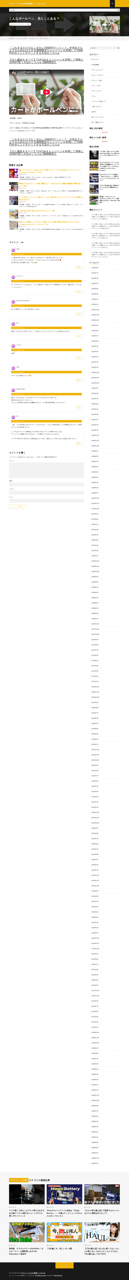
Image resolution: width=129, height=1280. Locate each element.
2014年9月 (95, 828)
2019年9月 (95, 514)
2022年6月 (95, 341)
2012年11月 (95, 943)
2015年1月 (95, 807)
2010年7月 (95, 1058)
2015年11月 (95, 755)
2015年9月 (95, 765)
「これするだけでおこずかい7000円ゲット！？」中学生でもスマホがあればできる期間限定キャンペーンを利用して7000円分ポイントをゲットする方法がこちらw (46, 50)
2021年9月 (95, 388)
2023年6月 (95, 278)
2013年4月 (95, 917)
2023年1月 (95, 304)
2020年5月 (95, 472)
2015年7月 (95, 776)
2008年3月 (95, 1153)
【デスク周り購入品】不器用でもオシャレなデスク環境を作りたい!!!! (109, 187)
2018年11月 (95, 566)
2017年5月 (95, 660)
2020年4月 (95, 477)
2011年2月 (95, 1027)
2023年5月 (95, 283)
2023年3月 (95, 294)
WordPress (58, 1275)
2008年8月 (95, 1142)
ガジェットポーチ (97, 75)
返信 (78, 267)
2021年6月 (95, 404)
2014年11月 (95, 817)
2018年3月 (95, 608)
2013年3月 (95, 922)
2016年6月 (95, 718)
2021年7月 (95, 398)
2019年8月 (95, 519)
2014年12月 (95, 812)
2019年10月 (95, 508)
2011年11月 (95, 996)
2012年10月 (95, 948)
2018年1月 (95, 618)
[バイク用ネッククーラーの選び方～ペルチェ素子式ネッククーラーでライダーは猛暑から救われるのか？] (13, 200)
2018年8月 (95, 582)
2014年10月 (95, 823)
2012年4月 (95, 975)
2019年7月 (95, 524)
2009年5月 (95, 1121)
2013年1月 (95, 933)
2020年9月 (95, 451)
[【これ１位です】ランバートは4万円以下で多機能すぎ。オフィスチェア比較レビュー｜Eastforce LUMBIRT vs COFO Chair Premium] (94, 166)
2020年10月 (95, 446)
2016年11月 (95, 692)
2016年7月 (95, 713)
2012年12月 (95, 938)
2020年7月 (95, 461)
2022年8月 (95, 330)
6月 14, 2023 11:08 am (18, 328)
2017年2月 (95, 676)
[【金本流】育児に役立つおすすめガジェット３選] (13, 214)
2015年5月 (95, 786)
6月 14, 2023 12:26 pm (18, 350)
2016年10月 (95, 697)
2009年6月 (95, 1116)
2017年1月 (95, 681)
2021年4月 (95, 414)
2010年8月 (95, 1053)
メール (11, 489)
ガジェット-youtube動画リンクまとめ (33, 1273)
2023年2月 (95, 299)
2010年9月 (95, 1048)
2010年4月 (95, 1074)
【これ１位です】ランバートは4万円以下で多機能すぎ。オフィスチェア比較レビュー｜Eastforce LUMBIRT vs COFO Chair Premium (109, 166)
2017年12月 (95, 624)
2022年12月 (95, 309)
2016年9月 (95, 702)
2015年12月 (95, 749)
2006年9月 (95, 1163)
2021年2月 (95, 425)
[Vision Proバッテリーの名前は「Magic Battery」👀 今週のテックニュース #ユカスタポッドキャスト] (94, 178)
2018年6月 (95, 592)
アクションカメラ (97, 70)
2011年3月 (95, 1022)
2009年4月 (95, 1127)
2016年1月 (95, 744)
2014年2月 (95, 865)
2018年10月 (95, 571)
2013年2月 (95, 927)
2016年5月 (95, 723)
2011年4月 (95, 1017)
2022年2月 (95, 362)
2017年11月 (95, 629)
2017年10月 (95, 634)
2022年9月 (95, 325)
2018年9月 (95, 577)
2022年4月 (95, 351)
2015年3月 (95, 797)
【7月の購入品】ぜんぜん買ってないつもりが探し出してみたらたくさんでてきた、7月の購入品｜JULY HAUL (102, 1251)
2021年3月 (95, 419)
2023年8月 (95, 268)
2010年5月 (95, 1069)
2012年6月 (95, 969)
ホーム (94, 96)
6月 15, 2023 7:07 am (18, 421)
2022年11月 (95, 315)
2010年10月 (95, 1043)
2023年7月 (95, 273)
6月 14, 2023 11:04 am (18, 306)
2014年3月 (95, 859)
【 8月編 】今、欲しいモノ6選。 (60, 1248)
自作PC (94, 112)
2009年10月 (95, 1100)
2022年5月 (95, 346)
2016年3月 (95, 734)
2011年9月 (95, 1001)
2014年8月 (95, 833)
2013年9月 (95, 891)
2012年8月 (95, 959)
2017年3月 (95, 671)
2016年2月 (95, 739)
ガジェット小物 (24, 24)
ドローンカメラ (96, 91)
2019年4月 (95, 540)
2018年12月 (95, 561)
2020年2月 (95, 488)
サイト (11, 497)
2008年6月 (95, 1147)
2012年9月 (95, 954)
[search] (118, 10)
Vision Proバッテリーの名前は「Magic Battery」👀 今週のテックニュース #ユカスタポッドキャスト (64, 1213)
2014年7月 (95, 838)
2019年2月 (95, 550)
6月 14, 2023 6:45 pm (18, 372)
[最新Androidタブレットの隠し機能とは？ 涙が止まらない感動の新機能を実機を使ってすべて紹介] (13, 186)
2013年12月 (95, 875)
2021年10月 (95, 383)
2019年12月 (95, 498)
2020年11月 (95, 440)
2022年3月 (95, 357)
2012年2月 (95, 985)
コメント (12, 460)
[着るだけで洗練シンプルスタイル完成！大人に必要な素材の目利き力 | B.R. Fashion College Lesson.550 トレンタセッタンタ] (13, 225)
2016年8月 (95, 707)
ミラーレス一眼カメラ (99, 101)
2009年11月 (95, 1095)
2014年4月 (95, 854)
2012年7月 (95, 964)
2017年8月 (95, 645)
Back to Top (64, 1266)
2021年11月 (95, 378)
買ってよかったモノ (98, 117)
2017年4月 (95, 666)
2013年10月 (95, 886)
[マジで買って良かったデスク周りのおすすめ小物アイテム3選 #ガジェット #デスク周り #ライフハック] (94, 155)
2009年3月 (95, 1132)
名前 (11, 481)
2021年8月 (95, 393)
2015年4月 (95, 791)
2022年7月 (95, 336)
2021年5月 (95, 409)
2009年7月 (95, 1111)
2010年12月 (95, 1032)
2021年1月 (95, 430)
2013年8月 (95, 896)
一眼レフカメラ (96, 106)
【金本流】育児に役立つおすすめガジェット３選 (37, 211)
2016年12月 (95, 687)
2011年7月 (95, 1006)
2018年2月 (95, 613)
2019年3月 (95, 545)
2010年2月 (95, 1085)
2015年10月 (95, 760)
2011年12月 (95, 990)
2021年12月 (95, 372)
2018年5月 (95, 598)
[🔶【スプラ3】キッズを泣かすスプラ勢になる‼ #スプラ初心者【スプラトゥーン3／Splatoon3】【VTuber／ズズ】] (13, 173)
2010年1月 (95, 1090)
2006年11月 (95, 1158)
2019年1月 (95, 556)
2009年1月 (95, 1137)
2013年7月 (95, 901)
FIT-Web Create (40, 1275)
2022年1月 (95, 367)
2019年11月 (95, 503)
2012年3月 (95, 980)
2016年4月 (95, 728)
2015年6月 (95, 781)
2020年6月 (95, 467)
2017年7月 (95, 650)
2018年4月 (95, 603)
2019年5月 (95, 535)
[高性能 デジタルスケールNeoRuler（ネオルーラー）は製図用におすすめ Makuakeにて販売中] (94, 200)
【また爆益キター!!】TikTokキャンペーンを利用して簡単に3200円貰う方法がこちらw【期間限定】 (46, 61)
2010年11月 (95, 1037)
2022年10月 (95, 320)
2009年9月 (95, 1106)
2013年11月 (95, 880)
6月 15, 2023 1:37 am (18, 394)
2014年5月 (95, 849)
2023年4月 (95, 288)
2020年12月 (95, 435)
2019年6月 (95, 529)
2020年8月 (95, 456)
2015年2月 (95, 802)
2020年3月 (95, 482)
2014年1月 (95, 870)
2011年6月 (95, 1011)
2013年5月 (95, 912)
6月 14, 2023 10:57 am (18, 281)
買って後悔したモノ (98, 122)
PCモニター (95, 59)
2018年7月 (95, 587)
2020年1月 (95, 493)
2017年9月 (95, 639)
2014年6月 (95, 844)
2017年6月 (95, 655)
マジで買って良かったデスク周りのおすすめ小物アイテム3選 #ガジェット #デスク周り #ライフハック (106, 217)
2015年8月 (95, 770)
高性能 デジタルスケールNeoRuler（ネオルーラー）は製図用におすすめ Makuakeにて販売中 (26, 1251)
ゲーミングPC (96, 85)
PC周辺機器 (95, 64)
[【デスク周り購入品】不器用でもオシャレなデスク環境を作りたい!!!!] (94, 189)
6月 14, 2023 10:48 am (18, 254)
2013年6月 (95, 907)
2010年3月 (95, 1079)
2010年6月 (95, 1064)
